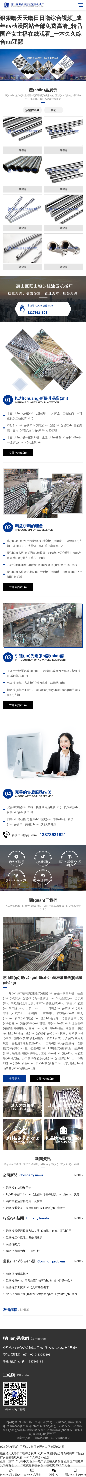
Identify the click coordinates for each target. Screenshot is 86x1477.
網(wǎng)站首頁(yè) (10, 1474)
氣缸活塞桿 (48, 1430)
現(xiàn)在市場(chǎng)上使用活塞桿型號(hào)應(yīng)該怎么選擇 (44, 1194)
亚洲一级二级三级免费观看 (46, 1461)
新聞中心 (54, 1474)
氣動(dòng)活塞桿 (14, 1430)
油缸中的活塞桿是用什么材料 (24, 1201)
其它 (53, 110)
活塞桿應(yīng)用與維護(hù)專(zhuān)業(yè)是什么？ (39, 1280)
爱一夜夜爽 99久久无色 (55, 1465)
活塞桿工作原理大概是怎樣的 (24, 1237)
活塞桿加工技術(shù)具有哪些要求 (27, 1287)
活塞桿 (63, 1426)
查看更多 (14, 1078)
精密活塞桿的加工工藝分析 (23, 1251)
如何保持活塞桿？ (17, 1274)
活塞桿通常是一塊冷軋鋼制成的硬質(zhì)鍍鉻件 (35, 1208)
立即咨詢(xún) (18, 452)
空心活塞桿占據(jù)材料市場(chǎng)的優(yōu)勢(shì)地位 (41, 1294)
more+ (78, 1175)
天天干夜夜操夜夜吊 (27, 1465)
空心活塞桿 (75, 1426)
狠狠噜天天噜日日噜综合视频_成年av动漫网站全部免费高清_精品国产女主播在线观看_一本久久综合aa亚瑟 (41, 29)
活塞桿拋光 (13, 1244)
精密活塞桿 (33, 1430)
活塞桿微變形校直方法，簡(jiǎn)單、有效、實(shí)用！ (40, 1230)
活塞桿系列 (32, 110)
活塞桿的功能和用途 (18, 1187)
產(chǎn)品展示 (32, 1474)
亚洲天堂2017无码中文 (14, 1461)
